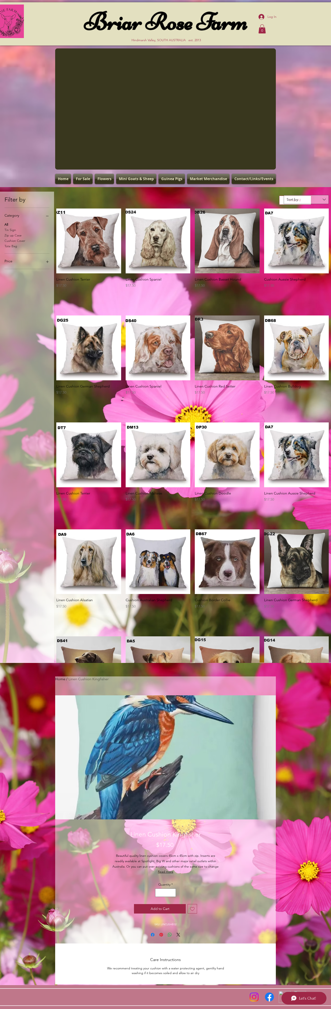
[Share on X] (178, 934)
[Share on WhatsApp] (169, 934)
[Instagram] (254, 997)
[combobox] (306, 199)
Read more (165, 872)
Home (60, 679)
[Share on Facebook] (152, 934)
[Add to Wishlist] (192, 909)
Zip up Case (13, 235)
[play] (264, 165)
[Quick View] (88, 241)
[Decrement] (60, 295)
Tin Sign (10, 230)
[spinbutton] (89, 295)
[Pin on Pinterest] (161, 934)
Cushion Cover (15, 241)
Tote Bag (11, 246)
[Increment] (117, 295)
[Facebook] (269, 997)
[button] (262, 29)
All (6, 224)
